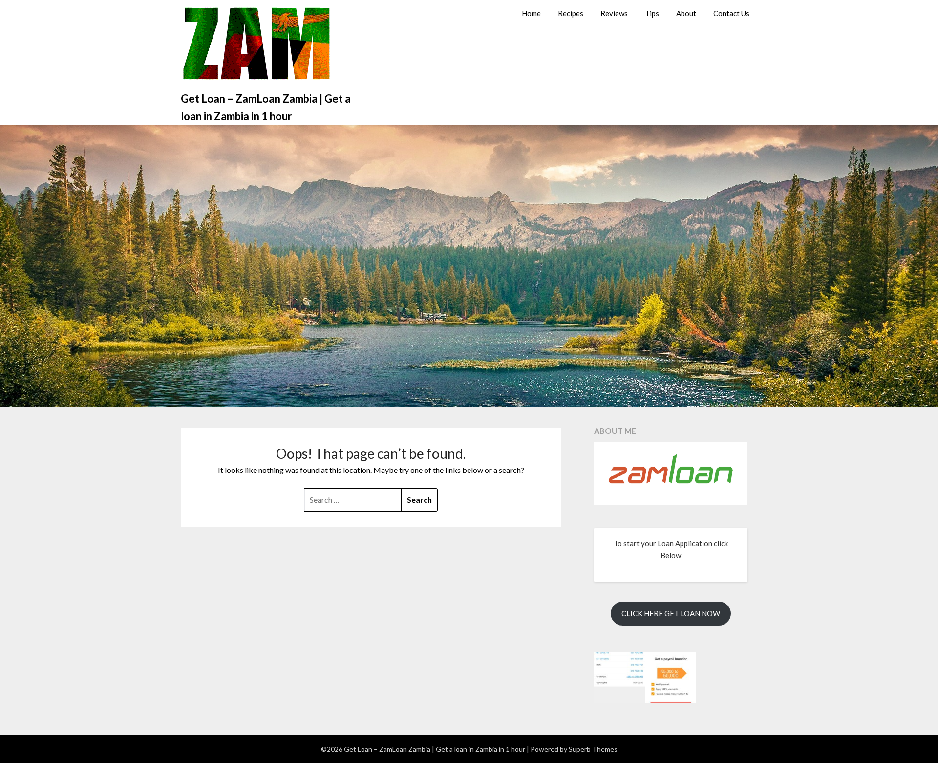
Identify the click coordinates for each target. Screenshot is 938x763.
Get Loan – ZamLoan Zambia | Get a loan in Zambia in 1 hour (266, 107)
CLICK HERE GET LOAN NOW (670, 613)
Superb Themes (593, 749)
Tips (652, 13)
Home (531, 13)
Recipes (570, 13)
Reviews (614, 13)
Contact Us (731, 13)
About (686, 13)
